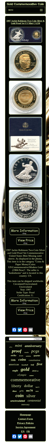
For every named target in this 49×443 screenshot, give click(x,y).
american (14, 364)
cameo (31, 375)
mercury (25, 404)
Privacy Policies (25, 423)
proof (17, 350)
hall (37, 387)
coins (22, 359)
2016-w (35, 371)
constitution (34, 360)
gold (25, 369)
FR (28, 431)
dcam (21, 356)
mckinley (28, 356)
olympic (22, 375)
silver (30, 396)
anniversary (33, 346)
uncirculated (17, 401)
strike (13, 355)
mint (18, 345)
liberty (16, 386)
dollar (28, 385)
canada (26, 352)
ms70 (29, 390)
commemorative (25, 379)
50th (13, 360)
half (32, 365)
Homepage (25, 414)
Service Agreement (25, 427)
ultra (10, 347)
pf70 (21, 391)
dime (14, 391)
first (39, 364)
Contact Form (25, 418)
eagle (15, 370)
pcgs (35, 351)
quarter (37, 355)
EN (22, 431)
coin (20, 395)
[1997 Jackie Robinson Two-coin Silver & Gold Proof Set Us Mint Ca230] (25, 35)
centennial (34, 400)
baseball (25, 365)
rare (37, 391)
